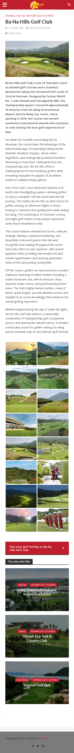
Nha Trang (22, 680)
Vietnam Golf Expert (40, 27)
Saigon (22, 585)
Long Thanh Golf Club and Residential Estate (37, 592)
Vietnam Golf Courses (40, 15)
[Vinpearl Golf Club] (37, 682)
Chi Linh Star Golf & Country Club (37, 638)
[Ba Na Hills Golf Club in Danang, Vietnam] (21, 353)
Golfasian (44, 738)
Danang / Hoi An (15, 15)
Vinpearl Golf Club (37, 685)
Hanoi (22, 631)
